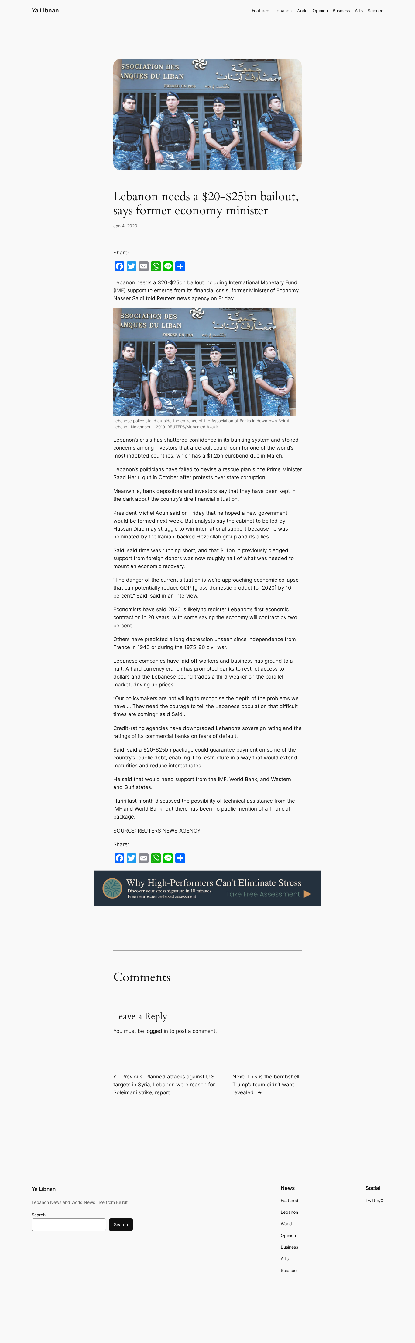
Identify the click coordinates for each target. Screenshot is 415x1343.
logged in (157, 1031)
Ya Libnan (45, 10)
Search (39, 1214)
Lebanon (124, 282)
